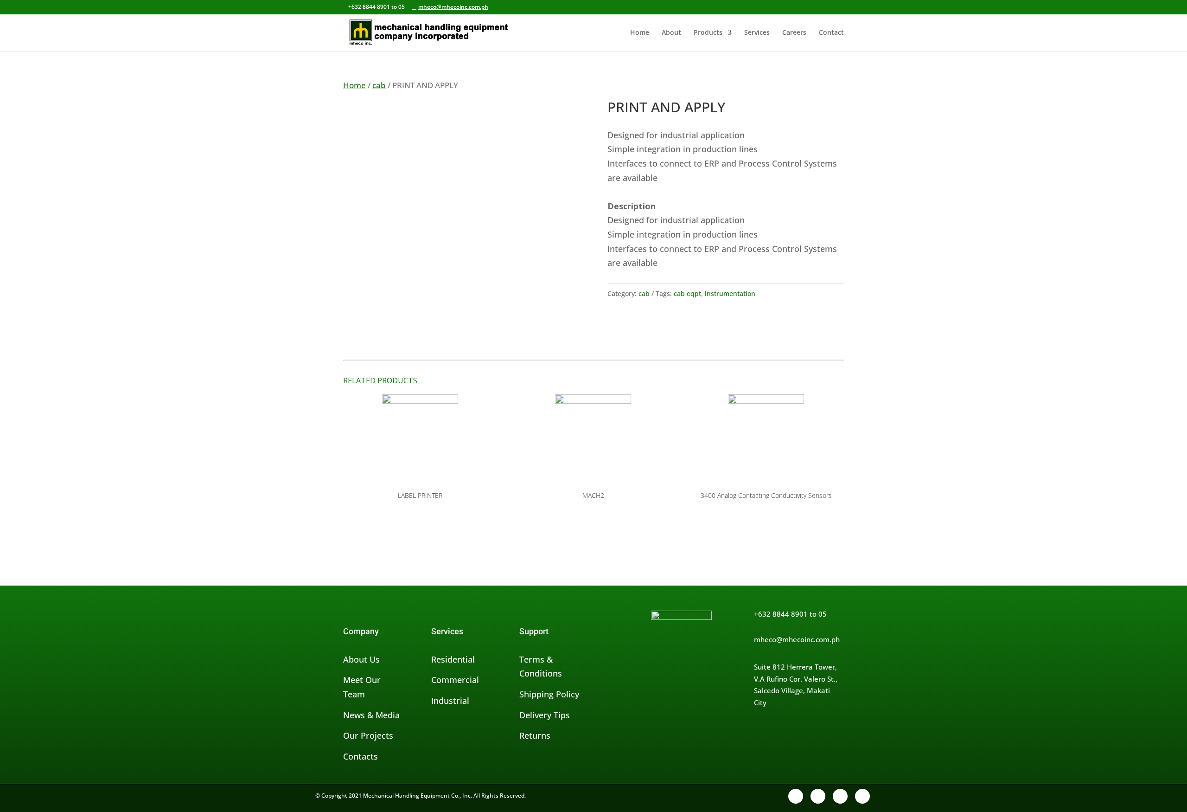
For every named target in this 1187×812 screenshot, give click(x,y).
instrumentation (730, 293)
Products (708, 33)
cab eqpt (687, 293)
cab (379, 85)
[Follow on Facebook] (795, 796)
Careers (794, 33)
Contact (831, 33)
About (671, 33)
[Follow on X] (817, 796)
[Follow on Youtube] (862, 796)
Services (757, 33)
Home (639, 33)
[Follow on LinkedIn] (840, 796)
